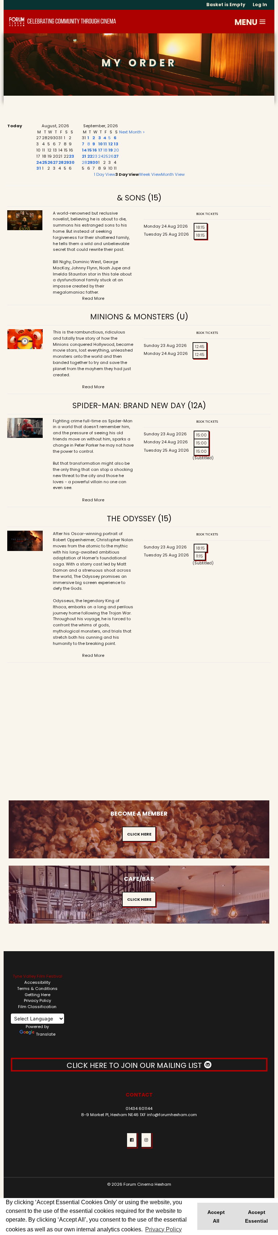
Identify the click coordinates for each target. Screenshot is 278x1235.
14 (84, 150)
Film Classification (37, 1007)
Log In (260, 4)
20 (116, 150)
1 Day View (104, 174)
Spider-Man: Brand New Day (128, 405)
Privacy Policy (37, 1000)
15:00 (201, 435)
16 (94, 150)
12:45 (200, 346)
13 (116, 144)
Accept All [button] (216, 1216)
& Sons (131, 197)
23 (71, 156)
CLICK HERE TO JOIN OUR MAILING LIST (135, 1065)
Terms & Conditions (37, 988)
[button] (262, 21)
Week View (150, 174)
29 (66, 162)
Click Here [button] (139, 834)
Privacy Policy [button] (163, 1229)
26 (50, 162)
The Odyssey (131, 518)
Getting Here (37, 995)
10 (100, 144)
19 (110, 150)
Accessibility (37, 982)
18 (105, 150)
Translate (45, 1034)
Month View (173, 174)
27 (55, 162)
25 (44, 162)
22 (89, 156)
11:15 (199, 556)
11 (105, 144)
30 (72, 162)
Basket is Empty (225, 4)
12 (110, 144)
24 (39, 162)
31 (38, 168)
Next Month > (132, 132)
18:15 (200, 227)
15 (89, 150)
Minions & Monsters (132, 316)
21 (84, 156)
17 (100, 150)
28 (61, 162)
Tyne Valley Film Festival (37, 976)
